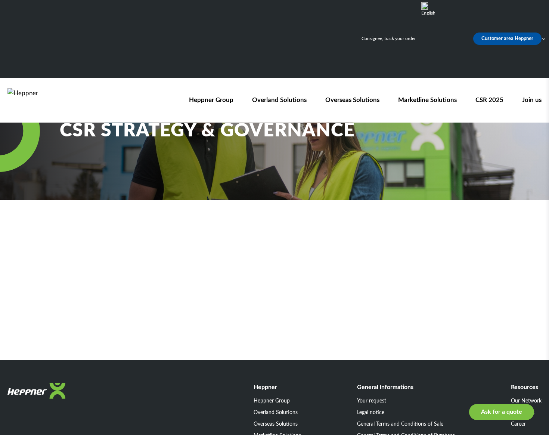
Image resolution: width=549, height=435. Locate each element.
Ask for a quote (501, 412)
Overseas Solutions (352, 100)
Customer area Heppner (507, 38)
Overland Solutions (279, 100)
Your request (371, 401)
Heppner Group (211, 100)
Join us (532, 100)
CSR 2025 (489, 100)
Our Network (526, 401)
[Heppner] (50, 100)
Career (518, 424)
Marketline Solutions (427, 100)
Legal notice (370, 412)
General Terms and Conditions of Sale (400, 424)
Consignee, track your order (389, 38)
